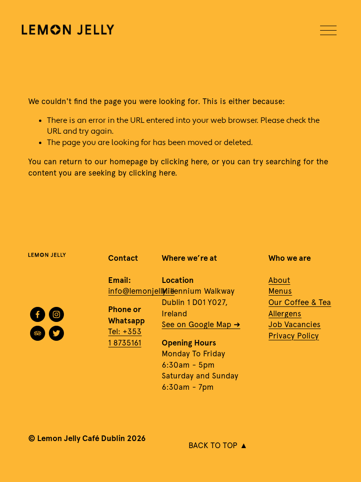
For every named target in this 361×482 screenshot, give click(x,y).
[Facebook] (37, 314)
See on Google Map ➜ (201, 324)
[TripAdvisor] (37, 333)
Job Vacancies (294, 324)
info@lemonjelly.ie (141, 291)
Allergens (284, 313)
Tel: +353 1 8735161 (124, 337)
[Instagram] (56, 314)
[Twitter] (56, 333)
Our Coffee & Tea (299, 302)
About (279, 280)
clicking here (184, 161)
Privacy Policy (293, 335)
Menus (280, 291)
